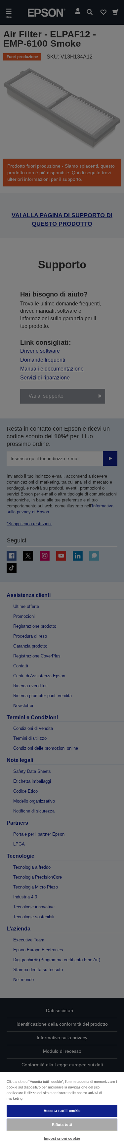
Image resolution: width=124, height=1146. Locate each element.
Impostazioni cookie (62, 1138)
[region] (62, 1109)
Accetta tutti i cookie (62, 1111)
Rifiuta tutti (62, 1124)
